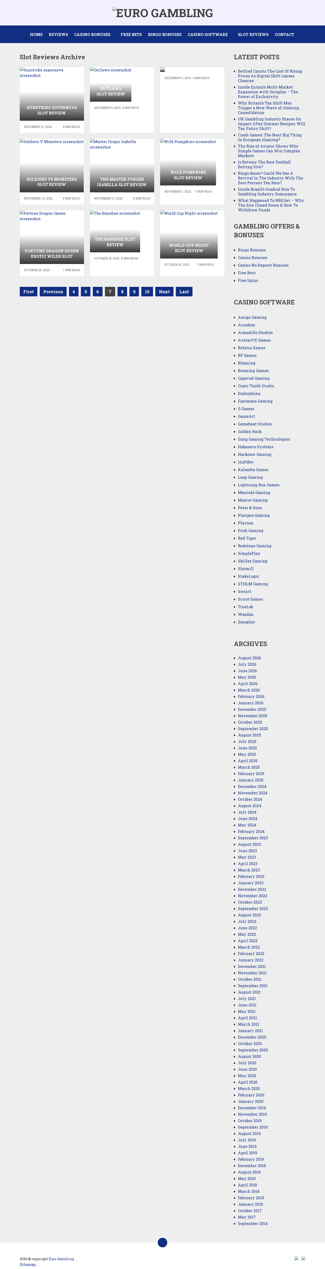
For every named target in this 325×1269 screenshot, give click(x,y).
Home (36, 34)
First (28, 291)
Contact (284, 34)
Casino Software (208, 34)
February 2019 (251, 1159)
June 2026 (247, 670)
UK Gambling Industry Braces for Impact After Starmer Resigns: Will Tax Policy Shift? (271, 123)
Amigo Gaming (252, 317)
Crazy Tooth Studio (256, 385)
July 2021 (247, 998)
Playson (245, 522)
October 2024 (250, 799)
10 (147, 291)
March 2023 (249, 869)
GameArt (246, 416)
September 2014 (253, 1223)
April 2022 (247, 940)
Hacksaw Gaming (254, 454)
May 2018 (247, 1178)
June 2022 (247, 927)
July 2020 (247, 1062)
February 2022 (251, 953)
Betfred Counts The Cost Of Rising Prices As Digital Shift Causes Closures (270, 76)
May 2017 (247, 1216)
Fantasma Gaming (255, 400)
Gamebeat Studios (255, 423)
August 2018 (249, 1171)
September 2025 (253, 728)
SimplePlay (249, 553)
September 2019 (253, 1127)
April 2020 (247, 1082)
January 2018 (250, 1204)
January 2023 (250, 882)
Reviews (58, 34)
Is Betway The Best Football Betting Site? (264, 164)
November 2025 (252, 715)
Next (164, 291)
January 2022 (250, 959)
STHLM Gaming (253, 583)
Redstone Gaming (254, 545)
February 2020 (251, 1094)
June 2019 (247, 1146)
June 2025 (247, 747)
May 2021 (247, 1011)
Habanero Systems (255, 446)
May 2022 (247, 934)
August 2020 (249, 1056)
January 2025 (250, 779)
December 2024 (252, 786)
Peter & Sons (250, 507)
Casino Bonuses (92, 34)
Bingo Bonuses (165, 34)
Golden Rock (250, 431)
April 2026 (247, 683)
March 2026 (249, 689)
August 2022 (249, 914)
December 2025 (252, 709)
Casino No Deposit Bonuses (263, 265)
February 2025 (251, 773)
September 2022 (253, 908)
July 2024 (247, 812)
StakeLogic (248, 576)
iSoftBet (246, 461)
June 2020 (247, 1069)
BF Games (247, 355)
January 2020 (250, 1101)
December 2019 (252, 1107)
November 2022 (252, 895)
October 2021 (249, 979)
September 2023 (253, 837)
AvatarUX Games (254, 340)
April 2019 (247, 1152)
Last (184, 291)
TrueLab (245, 606)
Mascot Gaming (253, 500)
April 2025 (247, 760)
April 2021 (247, 1017)
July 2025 (247, 741)
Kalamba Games (253, 469)
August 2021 (249, 992)
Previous (53, 291)
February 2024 (251, 831)
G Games (246, 408)
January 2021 (250, 1030)
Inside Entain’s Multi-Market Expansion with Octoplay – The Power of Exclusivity (268, 92)
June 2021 (247, 1004)
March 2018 (248, 1191)
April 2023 (247, 863)
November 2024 (252, 792)
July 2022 (247, 921)
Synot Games (250, 599)
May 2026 (247, 677)
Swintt (244, 591)
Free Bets (131, 34)
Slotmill (246, 568)
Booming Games (253, 370)
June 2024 (247, 818)
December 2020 (252, 1037)
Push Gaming (250, 530)
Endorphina (249, 393)
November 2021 (252, 972)
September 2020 (253, 1049)
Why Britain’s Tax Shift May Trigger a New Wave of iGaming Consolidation (268, 107)
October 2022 (250, 902)
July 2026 (247, 664)
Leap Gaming (250, 477)
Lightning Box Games (258, 484)
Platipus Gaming (254, 515)
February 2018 (251, 1197)
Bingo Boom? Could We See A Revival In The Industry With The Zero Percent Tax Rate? (270, 178)
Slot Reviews (253, 34)
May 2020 (247, 1075)
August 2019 (249, 1133)
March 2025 (249, 767)
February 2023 (251, 876)
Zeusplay (246, 621)
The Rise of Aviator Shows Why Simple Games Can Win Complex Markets (269, 151)
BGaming (247, 362)
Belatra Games (251, 347)
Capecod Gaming (254, 378)
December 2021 (252, 966)
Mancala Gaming (254, 492)
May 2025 (247, 754)
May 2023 (247, 857)
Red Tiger (247, 538)
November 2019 (252, 1114)
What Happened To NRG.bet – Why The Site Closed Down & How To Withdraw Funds (271, 205)
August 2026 (249, 657)
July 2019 (247, 1139)
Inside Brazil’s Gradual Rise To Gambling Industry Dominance (267, 191)
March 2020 (249, 1088)
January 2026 (250, 702)
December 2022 (252, 889)
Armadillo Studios (255, 332)
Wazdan (246, 614)
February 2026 (251, 696)
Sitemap (28, 1264)
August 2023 (249, 844)
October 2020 (250, 1043)
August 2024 (249, 805)
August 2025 (249, 734)
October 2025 (250, 722)
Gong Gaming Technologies (264, 439)
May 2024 (247, 824)
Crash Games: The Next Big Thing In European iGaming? (270, 137)
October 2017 (250, 1210)
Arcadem (246, 324)
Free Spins (248, 280)
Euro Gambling (61, 1259)
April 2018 (247, 1184)
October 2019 (250, 1120)
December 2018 (252, 1165)
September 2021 (252, 985)
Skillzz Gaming (252, 560)
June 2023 (247, 850)
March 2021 (248, 1024)
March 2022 (249, 947)
